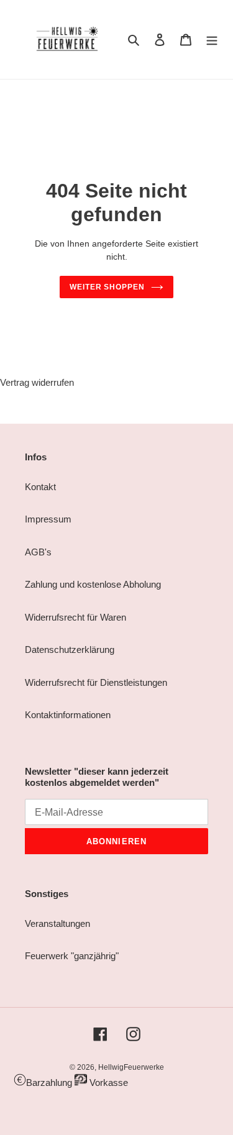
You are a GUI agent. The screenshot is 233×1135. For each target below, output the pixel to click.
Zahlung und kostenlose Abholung (93, 584)
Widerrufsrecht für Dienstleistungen (96, 682)
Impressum (48, 519)
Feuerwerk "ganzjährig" (72, 955)
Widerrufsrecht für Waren (75, 617)
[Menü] (212, 39)
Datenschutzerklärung (69, 649)
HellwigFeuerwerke (131, 1067)
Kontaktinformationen (68, 714)
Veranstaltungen (57, 923)
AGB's (38, 552)
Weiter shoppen (107, 287)
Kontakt (40, 486)
